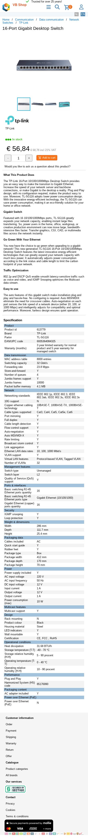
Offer (9, 756)
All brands (12, 775)
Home (5, 19)
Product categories (17, 768)
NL (76, 14)
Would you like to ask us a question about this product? (37, 166)
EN (83, 14)
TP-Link (23, 22)
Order (9, 724)
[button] (82, 38)
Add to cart (48, 157)
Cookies (10, 810)
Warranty (11, 743)
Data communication (51, 19)
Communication (24, 19)
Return (10, 749)
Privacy (10, 803)
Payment (11, 730)
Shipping (11, 737)
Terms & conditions (17, 816)
